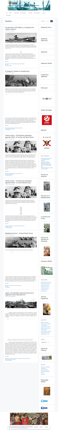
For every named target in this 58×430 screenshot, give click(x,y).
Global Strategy (8, 15)
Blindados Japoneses (9, 358)
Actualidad (43, 374)
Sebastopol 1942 (44, 290)
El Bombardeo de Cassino (45, 332)
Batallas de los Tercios (45, 322)
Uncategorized (28, 358)
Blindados (9, 359)
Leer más (6, 61)
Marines (11, 128)
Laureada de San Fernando (45, 326)
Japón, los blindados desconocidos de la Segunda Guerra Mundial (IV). (19, 294)
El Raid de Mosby (44, 329)
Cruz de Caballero (44, 325)
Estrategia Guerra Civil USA (45, 328)
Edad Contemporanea (44, 369)
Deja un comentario (9, 65)
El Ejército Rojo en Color (45, 286)
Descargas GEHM (23, 12)
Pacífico (7, 64)
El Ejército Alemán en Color (45, 283)
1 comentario (8, 129)
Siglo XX (42, 372)
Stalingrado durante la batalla (46, 282)
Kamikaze (13, 173)
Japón (12, 359)
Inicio (7, 12)
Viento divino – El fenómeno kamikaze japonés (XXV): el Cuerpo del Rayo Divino (19, 136)
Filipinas (7, 225)
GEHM (10, 12)
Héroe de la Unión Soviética (45, 323)
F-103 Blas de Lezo (44, 289)
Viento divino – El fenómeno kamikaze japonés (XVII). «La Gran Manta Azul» (18, 182)
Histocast (44, 12)
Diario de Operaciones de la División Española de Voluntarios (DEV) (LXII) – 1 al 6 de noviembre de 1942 (46, 164)
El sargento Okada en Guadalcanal (17, 71)
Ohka (10, 174)
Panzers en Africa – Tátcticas (46, 331)
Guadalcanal (8, 128)
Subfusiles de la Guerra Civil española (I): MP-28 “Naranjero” (46, 159)
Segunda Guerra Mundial (20, 63)
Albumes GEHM (16, 12)
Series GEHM (30, 12)
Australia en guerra (9, 63)
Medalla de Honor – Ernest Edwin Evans (19, 233)
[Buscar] (51, 21)
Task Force (10, 226)
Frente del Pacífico (14, 63)
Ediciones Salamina (37, 12)
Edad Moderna (43, 368)
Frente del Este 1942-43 (45, 285)
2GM (7, 359)
